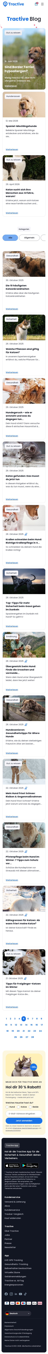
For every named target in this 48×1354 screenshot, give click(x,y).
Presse (8, 1243)
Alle (10, 237)
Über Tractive (12, 1231)
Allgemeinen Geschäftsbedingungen (25, 1128)
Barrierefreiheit (10, 1322)
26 (21, 1037)
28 (32, 1037)
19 (13, 1031)
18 (7, 1031)
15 (31, 1024)
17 (42, 1024)
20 (18, 1031)
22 (29, 1031)
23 (34, 1031)
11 (11, 1024)
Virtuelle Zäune (12, 1272)
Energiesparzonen (14, 1284)
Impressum (9, 1326)
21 (24, 1031)
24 (40, 1031)
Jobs (7, 1235)
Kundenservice (12, 1210)
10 (6, 1024)
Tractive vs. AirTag (14, 1280)
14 (26, 1024)
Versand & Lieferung (15, 1201)
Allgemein (29, 237)
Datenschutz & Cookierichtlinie (17, 1337)
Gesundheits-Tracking (16, 1264)
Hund (12, 1106)
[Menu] (42, 4)
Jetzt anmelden (24, 1120)
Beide (35, 1106)
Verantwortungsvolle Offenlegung (18, 1333)
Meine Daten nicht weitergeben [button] (17, 1340)
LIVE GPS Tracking (14, 1260)
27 (27, 1037)
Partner (8, 1239)
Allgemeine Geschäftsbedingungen (19, 1330)
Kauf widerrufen (13, 1218)
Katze (24, 1106)
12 (16, 1024)
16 (37, 1024)
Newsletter (10, 1247)
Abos (7, 1205)
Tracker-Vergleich (14, 1214)
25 (15, 1037)
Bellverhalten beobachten (18, 1268)
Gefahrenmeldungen (15, 1276)
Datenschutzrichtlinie (13, 1130)
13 (21, 1024)
